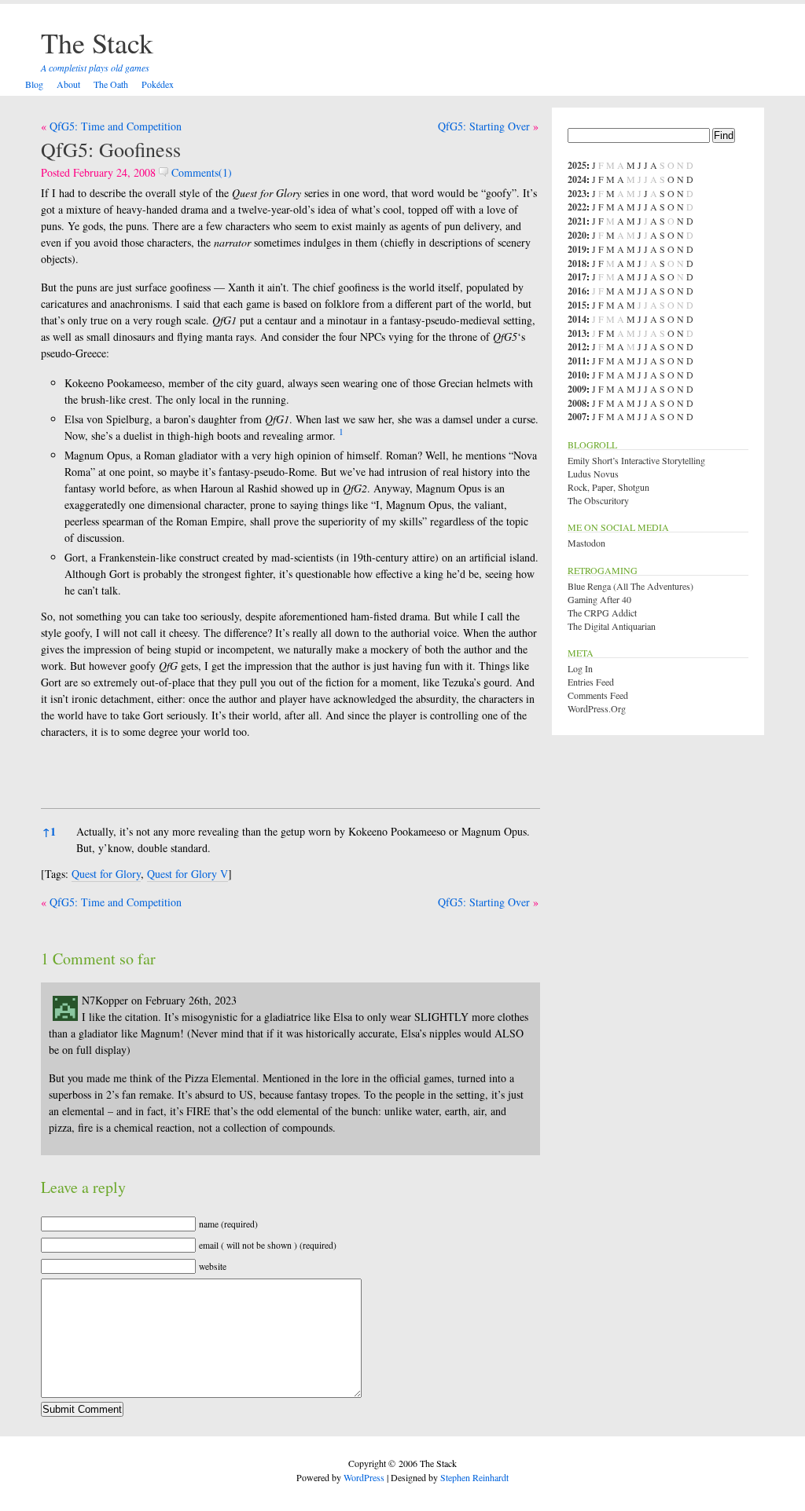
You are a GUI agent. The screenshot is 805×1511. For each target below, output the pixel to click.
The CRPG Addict (602, 612)
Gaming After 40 (599, 599)
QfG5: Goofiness (111, 149)
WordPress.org (597, 708)
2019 (577, 249)
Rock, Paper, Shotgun (608, 487)
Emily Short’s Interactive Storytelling (636, 460)
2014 (577, 319)
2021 (577, 221)
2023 (577, 193)
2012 (577, 346)
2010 (577, 375)
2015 (577, 305)
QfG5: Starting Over (484, 126)
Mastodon (586, 542)
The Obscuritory (598, 500)
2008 (577, 403)
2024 (577, 179)
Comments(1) (200, 172)
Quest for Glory (106, 873)
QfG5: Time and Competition (116, 126)
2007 (577, 416)
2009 (577, 389)
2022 (577, 207)
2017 (577, 277)
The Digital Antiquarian (612, 626)
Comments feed (598, 695)
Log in (580, 668)
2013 (577, 333)
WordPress (364, 1477)
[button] (341, 435)
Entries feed (591, 681)
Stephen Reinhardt (474, 1477)
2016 (577, 291)
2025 (577, 165)
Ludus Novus (593, 473)
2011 (577, 361)
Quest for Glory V (187, 873)
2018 (577, 263)
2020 (577, 235)
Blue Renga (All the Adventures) (630, 586)
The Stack (97, 42)
